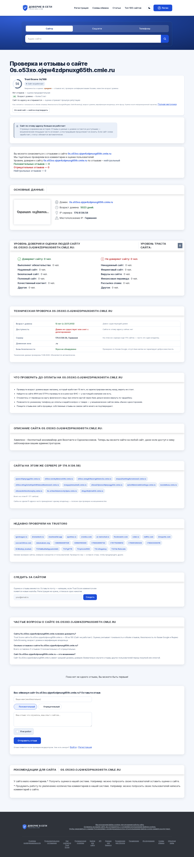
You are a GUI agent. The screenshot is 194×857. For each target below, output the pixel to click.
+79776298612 (116, 543)
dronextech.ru (38, 537)
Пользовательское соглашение (51, 842)
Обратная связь (172, 842)
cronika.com (86, 537)
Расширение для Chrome (120, 842)
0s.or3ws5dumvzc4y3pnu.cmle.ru (62, 491)
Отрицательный (51, 707)
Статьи (117, 8)
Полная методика (167, 104)
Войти (73, 747)
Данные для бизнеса (108, 843)
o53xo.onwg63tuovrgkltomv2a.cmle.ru (94, 479)
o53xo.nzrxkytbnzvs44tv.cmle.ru (59, 479)
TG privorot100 (83, 549)
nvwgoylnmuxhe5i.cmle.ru (75, 485)
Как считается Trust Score (67, 844)
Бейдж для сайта (92, 843)
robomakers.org (43, 543)
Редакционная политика (80, 842)
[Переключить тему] (149, 8)
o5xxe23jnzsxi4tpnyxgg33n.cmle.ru (106, 485)
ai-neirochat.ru (102, 537)
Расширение (134, 841)
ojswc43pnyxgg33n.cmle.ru (28, 479)
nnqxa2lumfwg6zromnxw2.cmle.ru (131, 479)
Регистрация (81, 8)
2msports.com (164, 537)
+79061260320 (135, 543)
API (100, 841)
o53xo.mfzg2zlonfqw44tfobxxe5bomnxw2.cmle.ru (37, 485)
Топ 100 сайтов (133, 8)
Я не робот (25, 731)
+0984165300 (80, 543)
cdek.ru (136, 537)
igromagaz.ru (21, 537)
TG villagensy (100, 549)
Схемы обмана (100, 8)
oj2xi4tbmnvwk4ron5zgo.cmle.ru (141, 485)
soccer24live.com (23, 543)
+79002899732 (98, 543)
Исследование (149, 841)
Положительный (27, 707)
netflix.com (148, 537)
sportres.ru (71, 537)
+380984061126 (62, 543)
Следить (90, 597)
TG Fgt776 (67, 549)
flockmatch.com (121, 537)
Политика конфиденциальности (32, 842)
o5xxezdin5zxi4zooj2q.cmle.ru (29, 491)
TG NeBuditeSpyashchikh (47, 549)
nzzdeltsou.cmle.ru (168, 485)
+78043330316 (153, 543)
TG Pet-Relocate (118, 549)
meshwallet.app (55, 537)
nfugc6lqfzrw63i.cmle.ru (92, 491)
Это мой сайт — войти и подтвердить (31, 110)
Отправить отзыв (27, 740)
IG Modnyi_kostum (23, 549)
